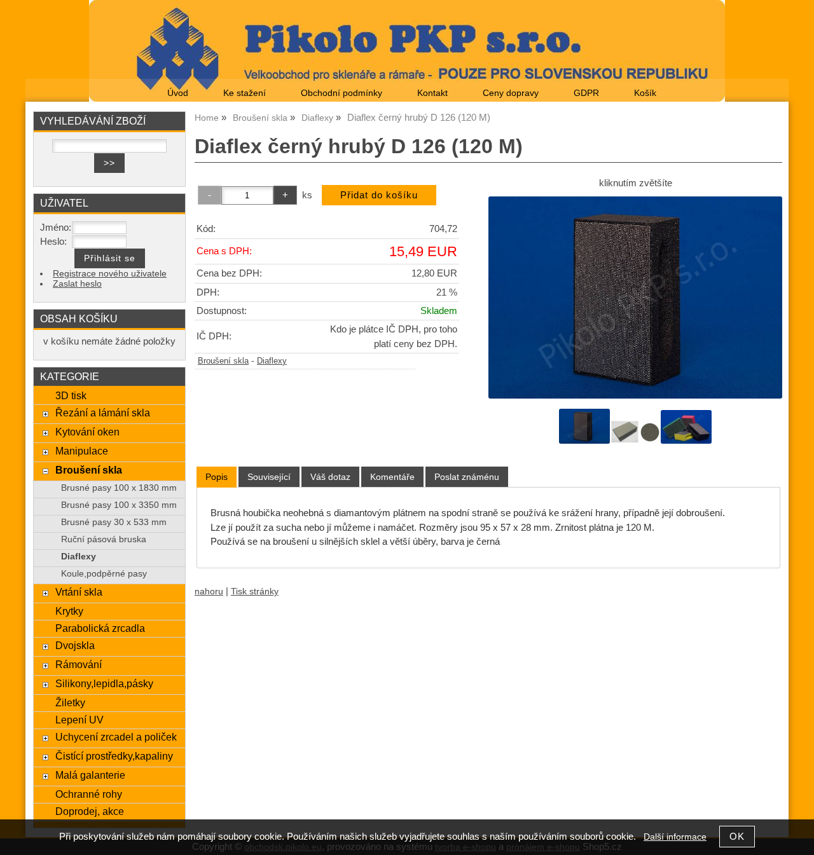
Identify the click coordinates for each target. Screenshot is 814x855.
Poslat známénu (466, 477)
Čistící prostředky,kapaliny (114, 756)
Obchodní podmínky (341, 93)
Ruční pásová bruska (103, 539)
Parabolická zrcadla (100, 628)
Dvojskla (75, 645)
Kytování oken (87, 431)
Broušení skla (223, 361)
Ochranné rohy (88, 794)
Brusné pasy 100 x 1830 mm (119, 488)
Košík (645, 93)
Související (269, 477)
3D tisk (70, 395)
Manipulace (81, 450)
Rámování (78, 664)
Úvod (177, 93)
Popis (216, 477)
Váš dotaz (330, 477)
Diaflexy (272, 361)
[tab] (217, 477)
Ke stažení (244, 93)
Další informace (675, 837)
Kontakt (432, 93)
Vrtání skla (78, 592)
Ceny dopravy (511, 93)
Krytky (69, 611)
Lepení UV (79, 719)
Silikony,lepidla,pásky (104, 683)
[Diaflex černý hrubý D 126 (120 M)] (635, 297)
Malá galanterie (90, 775)
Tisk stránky (255, 591)
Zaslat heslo (77, 284)
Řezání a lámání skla (102, 412)
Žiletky (70, 702)
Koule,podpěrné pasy (104, 573)
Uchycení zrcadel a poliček (116, 736)
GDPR (586, 93)
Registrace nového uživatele (110, 273)
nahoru (209, 591)
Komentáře (392, 477)
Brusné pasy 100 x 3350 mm (119, 505)
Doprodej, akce (89, 811)
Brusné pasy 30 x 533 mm (114, 522)
